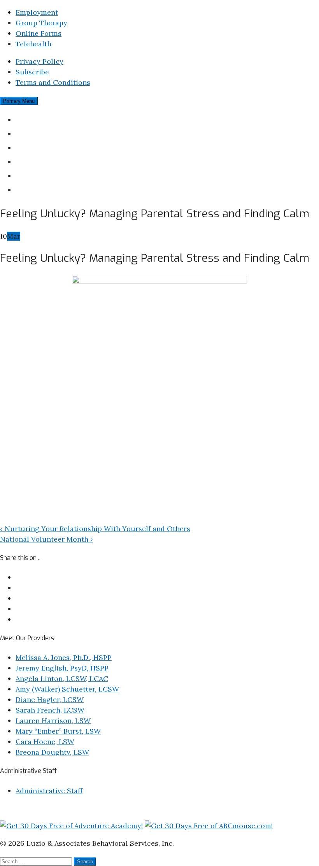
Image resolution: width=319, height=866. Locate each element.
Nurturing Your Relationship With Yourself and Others (95, 528)
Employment (37, 12)
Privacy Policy (39, 61)
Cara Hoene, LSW (45, 741)
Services (31, 147)
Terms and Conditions (53, 82)
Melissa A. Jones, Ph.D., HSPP (64, 657)
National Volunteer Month (46, 539)
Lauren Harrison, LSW (53, 720)
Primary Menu (19, 101)
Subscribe (32, 71)
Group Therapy (41, 22)
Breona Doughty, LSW (52, 752)
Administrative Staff (49, 790)
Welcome (33, 119)
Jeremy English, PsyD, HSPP (62, 668)
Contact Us (36, 189)
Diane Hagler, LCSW (50, 699)
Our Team (34, 133)
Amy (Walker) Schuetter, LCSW (67, 689)
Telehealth (33, 43)
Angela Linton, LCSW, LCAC (62, 678)
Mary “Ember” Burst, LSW (58, 731)
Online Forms (38, 33)
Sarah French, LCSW (50, 710)
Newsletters (38, 161)
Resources (35, 175)
